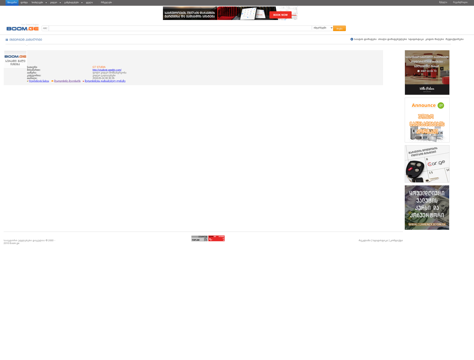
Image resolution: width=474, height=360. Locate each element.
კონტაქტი (396, 240)
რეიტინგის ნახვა (39, 81)
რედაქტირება (454, 39)
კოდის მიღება (434, 39)
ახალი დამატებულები (392, 39)
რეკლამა (365, 240)
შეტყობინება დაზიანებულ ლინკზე (105, 81)
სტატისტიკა (416, 39)
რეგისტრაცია (460, 2)
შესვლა (443, 2)
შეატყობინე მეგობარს (67, 81)
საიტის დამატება (365, 39)
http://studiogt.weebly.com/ (107, 69)
